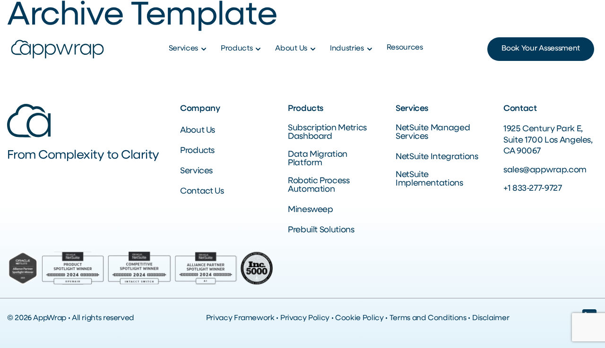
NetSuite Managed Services (433, 132)
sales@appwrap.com (545, 170)
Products (197, 151)
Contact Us (202, 191)
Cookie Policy (359, 318)
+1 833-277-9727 (532, 189)
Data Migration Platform (317, 159)
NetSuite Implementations (429, 179)
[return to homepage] (57, 49)
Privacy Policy (304, 318)
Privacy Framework (240, 318)
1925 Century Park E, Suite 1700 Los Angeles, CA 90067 (548, 140)
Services (196, 171)
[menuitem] (189, 49)
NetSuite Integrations (437, 157)
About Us (197, 131)
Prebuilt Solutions (321, 230)
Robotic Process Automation (319, 185)
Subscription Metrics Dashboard (327, 132)
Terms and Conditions (428, 318)
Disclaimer (490, 318)
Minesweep (310, 210)
